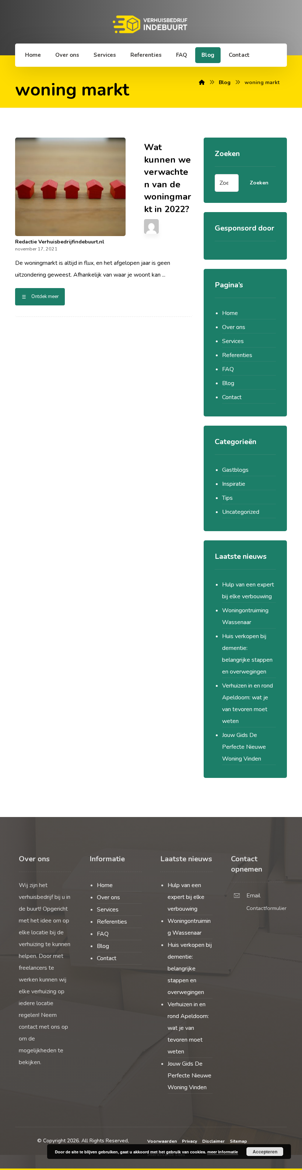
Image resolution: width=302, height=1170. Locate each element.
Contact (232, 397)
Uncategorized (240, 512)
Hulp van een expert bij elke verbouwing (248, 590)
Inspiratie (233, 484)
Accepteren (265, 1151)
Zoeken (259, 182)
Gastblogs (235, 470)
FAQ (228, 369)
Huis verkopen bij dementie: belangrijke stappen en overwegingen (247, 654)
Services (233, 341)
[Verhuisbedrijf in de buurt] (151, 24)
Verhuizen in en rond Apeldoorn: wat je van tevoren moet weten (247, 703)
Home (230, 313)
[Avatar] (151, 226)
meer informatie (222, 1152)
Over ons (233, 327)
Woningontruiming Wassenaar (245, 616)
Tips (227, 498)
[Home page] (202, 82)
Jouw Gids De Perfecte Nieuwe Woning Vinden (244, 747)
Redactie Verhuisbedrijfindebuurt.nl (59, 242)
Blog (228, 383)
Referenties (237, 355)
